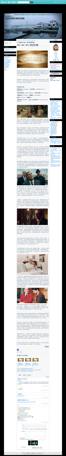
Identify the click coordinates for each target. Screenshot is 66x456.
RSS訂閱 (7, 48)
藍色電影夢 (7, 66)
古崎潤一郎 (59, 142)
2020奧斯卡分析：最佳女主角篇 (35, 364)
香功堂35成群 (7, 57)
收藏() (29, 375)
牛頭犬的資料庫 (8, 60)
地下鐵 (55, 140)
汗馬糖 (19, 394)
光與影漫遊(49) (53, 123)
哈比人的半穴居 (9, 14)
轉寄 (32, 368)
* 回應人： (24, 425)
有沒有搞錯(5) (53, 128)
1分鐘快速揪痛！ (53, 67)
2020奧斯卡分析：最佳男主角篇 (20, 364)
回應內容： (24, 431)
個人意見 (6, 58)
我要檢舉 (46, 346)
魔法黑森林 (54, 142)
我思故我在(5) (53, 129)
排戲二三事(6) (53, 127)
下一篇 (34, 40)
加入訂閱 (7, 50)
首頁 (5, 38)
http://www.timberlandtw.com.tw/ (23, 401)
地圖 (56, 56)
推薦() (24, 375)
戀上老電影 (7, 67)
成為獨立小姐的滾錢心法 (55, 69)
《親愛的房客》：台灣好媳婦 (55, 117)
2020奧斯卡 (39, 369)
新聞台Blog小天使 (22, 378)
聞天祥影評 (7, 63)
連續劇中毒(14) (53, 124)
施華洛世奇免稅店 (22, 400)
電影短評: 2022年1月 (54, 108)
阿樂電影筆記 (7, 64)
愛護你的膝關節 (8, 62)
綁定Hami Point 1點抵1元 (55, 66)
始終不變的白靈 (53, 155)
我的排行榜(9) (53, 133)
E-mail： (24, 427)
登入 (63, 2)
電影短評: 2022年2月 (54, 104)
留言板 (56, 55)
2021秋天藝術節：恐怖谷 (55, 110)
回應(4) (19, 375)
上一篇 (32, 40)
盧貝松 (58, 140)
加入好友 (56, 57)
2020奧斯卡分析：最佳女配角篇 (28, 364)
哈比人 (20, 351)
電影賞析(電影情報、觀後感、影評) (26, 369)
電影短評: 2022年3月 (54, 103)
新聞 (55, 2)
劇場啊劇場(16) (53, 132)
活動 (8, 38)
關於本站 (56, 53)
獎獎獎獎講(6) (53, 125)
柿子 (5, 68)
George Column (7, 59)
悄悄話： (24, 428)
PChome (59, 2)
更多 (51, 134)
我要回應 (47, 376)
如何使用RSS (12, 48)
